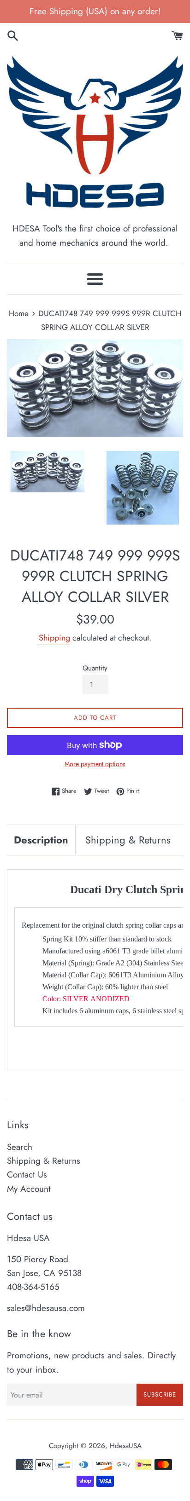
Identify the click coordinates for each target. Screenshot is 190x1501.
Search (19, 1147)
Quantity (95, 668)
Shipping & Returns (128, 839)
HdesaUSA (126, 1446)
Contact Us (27, 1174)
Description (41, 839)
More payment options (95, 763)
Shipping (54, 638)
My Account (29, 1189)
